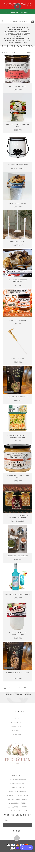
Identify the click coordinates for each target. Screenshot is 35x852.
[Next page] (30, 687)
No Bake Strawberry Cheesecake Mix (17, 633)
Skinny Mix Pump (17, 358)
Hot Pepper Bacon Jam (17, 86)
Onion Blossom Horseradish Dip (17, 476)
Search (17, 719)
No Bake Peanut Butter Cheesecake (17, 281)
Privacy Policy (16, 730)
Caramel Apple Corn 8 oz (17, 397)
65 (25, 687)
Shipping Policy (17, 726)
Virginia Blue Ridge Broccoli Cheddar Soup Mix (18, 436)
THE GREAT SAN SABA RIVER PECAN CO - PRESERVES (17, 516)
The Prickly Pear (15, 849)
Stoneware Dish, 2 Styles (17, 556)
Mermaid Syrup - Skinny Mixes (17, 594)
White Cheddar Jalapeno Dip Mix (17, 125)
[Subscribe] (17, 825)
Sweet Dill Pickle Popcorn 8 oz (17, 674)
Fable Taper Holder (18, 241)
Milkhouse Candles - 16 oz (17, 165)
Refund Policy (16, 722)
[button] (2, 21)
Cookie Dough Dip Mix (17, 203)
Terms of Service (16, 734)
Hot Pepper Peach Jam (17, 320)
